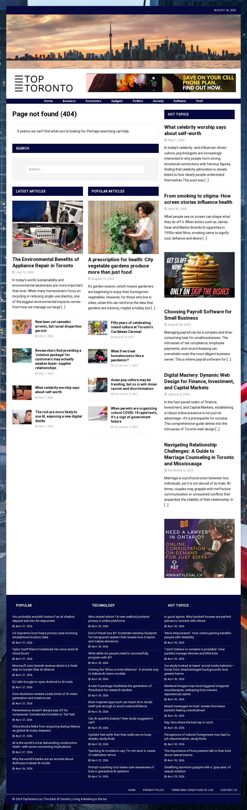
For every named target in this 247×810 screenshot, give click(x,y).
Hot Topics (178, 114)
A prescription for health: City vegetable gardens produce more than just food (120, 266)
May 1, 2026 (46, 336)
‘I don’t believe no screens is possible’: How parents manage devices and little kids (194, 651)
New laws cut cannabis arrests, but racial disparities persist (58, 326)
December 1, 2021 (126, 365)
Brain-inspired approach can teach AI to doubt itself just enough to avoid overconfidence (120, 704)
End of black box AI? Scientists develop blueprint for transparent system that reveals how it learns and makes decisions (122, 637)
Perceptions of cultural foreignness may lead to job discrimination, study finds (197, 737)
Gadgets (117, 101)
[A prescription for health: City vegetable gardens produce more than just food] (123, 227)
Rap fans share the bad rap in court (188, 722)
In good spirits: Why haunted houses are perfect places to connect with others (197, 619)
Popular (24, 605)
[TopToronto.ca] (123, 66)
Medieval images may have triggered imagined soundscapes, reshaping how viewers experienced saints (196, 690)
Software (179, 101)
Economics (93, 101)
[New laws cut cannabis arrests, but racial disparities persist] (22, 327)
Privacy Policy (153, 790)
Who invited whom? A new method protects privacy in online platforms (118, 619)
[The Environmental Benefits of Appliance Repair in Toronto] (47, 227)
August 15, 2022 (103, 279)
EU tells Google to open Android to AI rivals (42, 682)
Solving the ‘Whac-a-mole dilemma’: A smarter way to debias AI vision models (123, 671)
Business (69, 101)
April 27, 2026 (24, 626)
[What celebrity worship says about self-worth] (22, 392)
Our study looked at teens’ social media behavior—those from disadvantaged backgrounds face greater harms (199, 670)
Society (158, 101)
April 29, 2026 (100, 695)
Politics (138, 101)
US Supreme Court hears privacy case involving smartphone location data (44, 635)
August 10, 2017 (124, 337)
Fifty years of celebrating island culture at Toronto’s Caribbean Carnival (132, 327)
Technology (103, 605)
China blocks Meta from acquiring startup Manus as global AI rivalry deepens (46, 728)
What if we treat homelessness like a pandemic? (127, 355)
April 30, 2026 (177, 209)
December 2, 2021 (126, 394)
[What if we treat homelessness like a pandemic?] (97, 356)
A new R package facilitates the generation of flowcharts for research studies (120, 688)
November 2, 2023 (180, 470)
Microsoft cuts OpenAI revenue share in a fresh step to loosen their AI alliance (44, 668)
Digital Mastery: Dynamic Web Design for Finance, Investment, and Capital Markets (199, 381)
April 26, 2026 (24, 768)
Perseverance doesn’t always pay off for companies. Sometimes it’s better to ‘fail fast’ (43, 712)
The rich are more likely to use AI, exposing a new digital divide (58, 416)
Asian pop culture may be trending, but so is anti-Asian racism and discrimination (134, 384)
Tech (199, 101)
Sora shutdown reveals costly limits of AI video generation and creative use (44, 696)
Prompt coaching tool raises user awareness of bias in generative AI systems (121, 769)
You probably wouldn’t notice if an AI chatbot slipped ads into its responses (43, 619)
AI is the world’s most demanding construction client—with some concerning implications (44, 745)
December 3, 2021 (126, 427)
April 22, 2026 (100, 760)
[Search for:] (85, 169)
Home (48, 101)
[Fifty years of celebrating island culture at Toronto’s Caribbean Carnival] (97, 328)
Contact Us (228, 790)
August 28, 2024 (179, 324)
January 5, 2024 (179, 394)
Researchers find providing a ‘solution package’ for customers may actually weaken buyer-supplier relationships (58, 359)
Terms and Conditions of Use (192, 790)
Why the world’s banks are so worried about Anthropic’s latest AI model (42, 761)
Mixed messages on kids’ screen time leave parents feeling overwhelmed (194, 708)
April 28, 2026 (100, 727)
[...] (63, 307)
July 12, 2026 (25, 272)
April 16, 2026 (100, 776)
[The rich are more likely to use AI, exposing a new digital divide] (22, 417)
